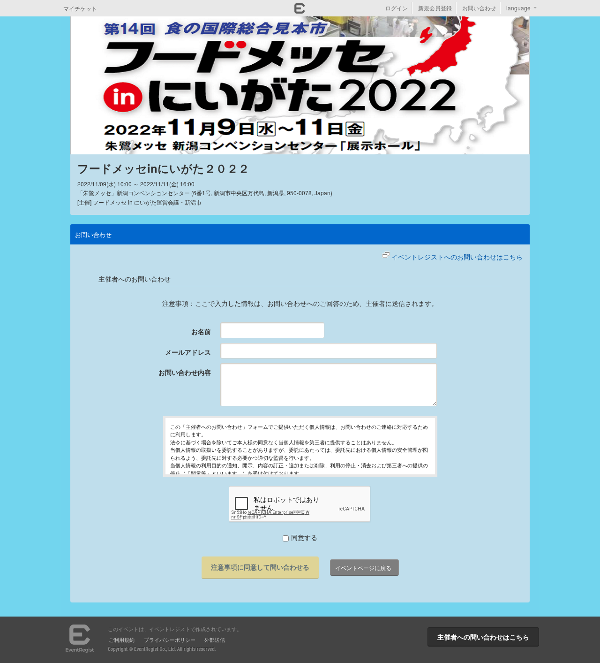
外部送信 (214, 639)
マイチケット (80, 8)
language (518, 8)
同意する (304, 537)
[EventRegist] (299, 10)
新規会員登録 (435, 8)
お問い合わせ (479, 8)
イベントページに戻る (363, 568)
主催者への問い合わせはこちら (483, 636)
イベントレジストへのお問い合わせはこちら (457, 256)
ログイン (396, 8)
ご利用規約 (122, 639)
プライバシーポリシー (169, 639)
